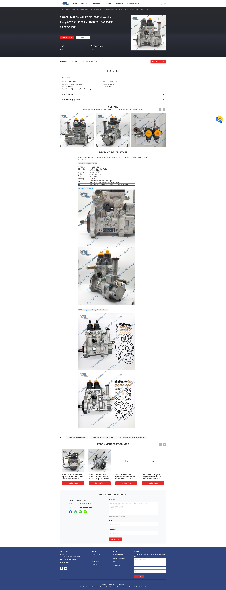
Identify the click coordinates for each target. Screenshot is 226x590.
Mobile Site (111, 584)
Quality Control (95, 561)
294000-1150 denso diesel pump (77, 437)
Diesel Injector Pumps (118, 554)
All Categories (116, 565)
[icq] (85, 511)
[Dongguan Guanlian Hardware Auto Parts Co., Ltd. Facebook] (61, 568)
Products (67, 9)
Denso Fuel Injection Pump (79, 9)
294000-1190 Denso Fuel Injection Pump (103, 437)
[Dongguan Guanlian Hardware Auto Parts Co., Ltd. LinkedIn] (65, 568)
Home (61, 9)
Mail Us (83, 37)
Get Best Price (67, 37)
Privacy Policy (121, 584)
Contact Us (94, 564)
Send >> (139, 576)
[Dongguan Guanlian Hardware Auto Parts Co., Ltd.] (65, 3)
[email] (70, 511)
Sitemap (104, 584)
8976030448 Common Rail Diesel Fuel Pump (132, 437)
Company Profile (96, 554)
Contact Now (115, 539)
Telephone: (112, 529)
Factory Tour (95, 558)
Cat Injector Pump (117, 561)
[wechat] (80, 511)
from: (111, 520)
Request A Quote (158, 61)
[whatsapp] (75, 511)
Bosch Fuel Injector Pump (119, 558)
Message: (112, 499)
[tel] (90, 511)
